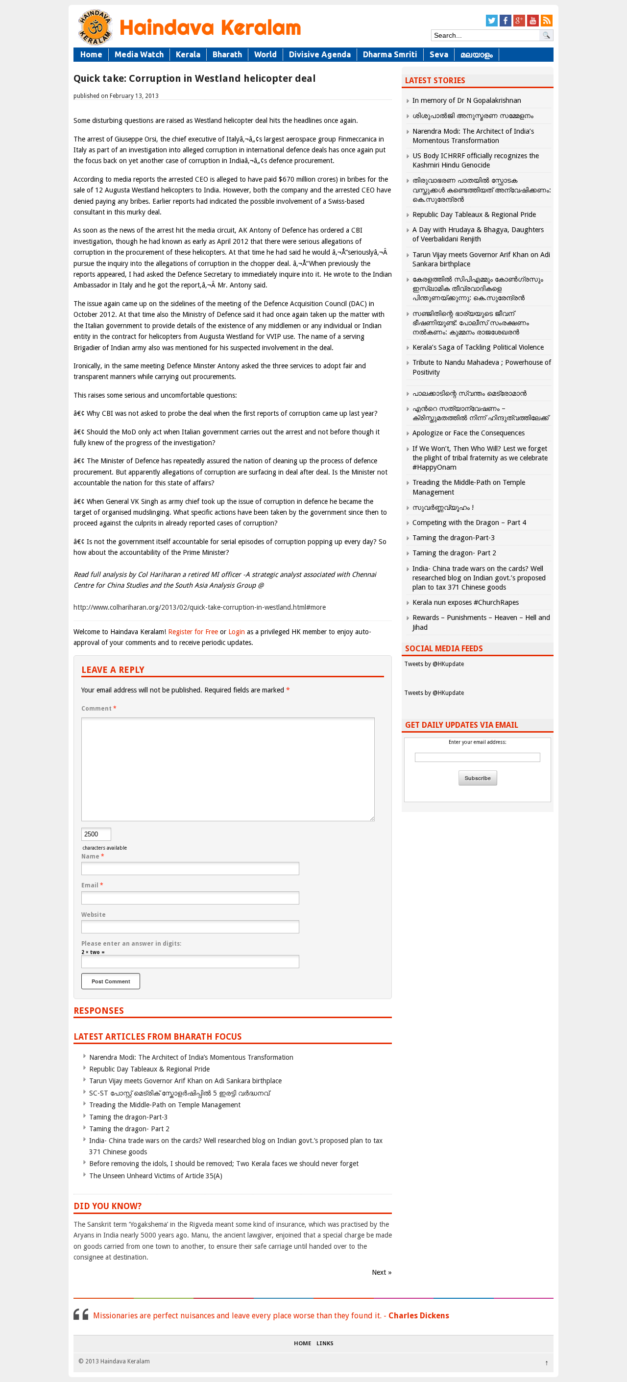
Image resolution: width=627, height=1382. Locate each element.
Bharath (227, 54)
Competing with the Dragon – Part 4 (469, 522)
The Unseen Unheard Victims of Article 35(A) (155, 1176)
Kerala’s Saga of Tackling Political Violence (478, 347)
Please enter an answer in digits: (131, 943)
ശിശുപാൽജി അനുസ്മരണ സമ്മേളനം (472, 115)
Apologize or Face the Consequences (468, 433)
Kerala (188, 54)
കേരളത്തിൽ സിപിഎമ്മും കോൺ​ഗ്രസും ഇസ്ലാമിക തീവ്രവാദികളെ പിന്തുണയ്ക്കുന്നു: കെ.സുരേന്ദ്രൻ (477, 288)
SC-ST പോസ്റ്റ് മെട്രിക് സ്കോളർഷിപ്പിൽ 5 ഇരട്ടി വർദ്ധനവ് (179, 1093)
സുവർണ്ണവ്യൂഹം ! (443, 507)
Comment (99, 708)
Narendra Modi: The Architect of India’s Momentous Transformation (191, 1057)
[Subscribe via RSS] (547, 24)
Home (91, 54)
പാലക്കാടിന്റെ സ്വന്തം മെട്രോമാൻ (469, 393)
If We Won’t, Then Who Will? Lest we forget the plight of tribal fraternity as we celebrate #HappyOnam (480, 458)
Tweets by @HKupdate (434, 664)
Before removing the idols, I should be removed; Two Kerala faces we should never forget (224, 1164)
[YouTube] (533, 24)
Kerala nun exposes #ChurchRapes (465, 602)
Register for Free (193, 632)
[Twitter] (492, 24)
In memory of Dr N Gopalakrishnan (466, 100)
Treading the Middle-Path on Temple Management (165, 1105)
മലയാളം (476, 54)
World (265, 54)
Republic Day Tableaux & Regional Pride (149, 1069)
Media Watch (139, 54)
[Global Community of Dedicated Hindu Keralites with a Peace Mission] (188, 45)
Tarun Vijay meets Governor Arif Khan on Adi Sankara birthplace (185, 1081)
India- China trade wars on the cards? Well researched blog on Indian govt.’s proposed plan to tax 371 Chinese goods (479, 578)
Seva (439, 54)
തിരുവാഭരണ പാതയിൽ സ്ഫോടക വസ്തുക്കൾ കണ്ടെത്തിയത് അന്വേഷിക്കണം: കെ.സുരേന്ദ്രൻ (481, 189)
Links (325, 1343)
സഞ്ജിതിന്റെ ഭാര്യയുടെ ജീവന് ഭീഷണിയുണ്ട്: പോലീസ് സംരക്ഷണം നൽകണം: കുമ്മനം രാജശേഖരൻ (470, 323)
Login (236, 632)
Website (93, 914)
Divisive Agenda (320, 54)
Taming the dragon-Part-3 (128, 1117)
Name (92, 856)
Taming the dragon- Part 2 (129, 1129)
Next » (382, 1272)
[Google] (519, 24)
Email (92, 885)
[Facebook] (505, 24)
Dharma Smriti (390, 54)
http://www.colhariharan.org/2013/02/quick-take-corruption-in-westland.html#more (199, 607)
